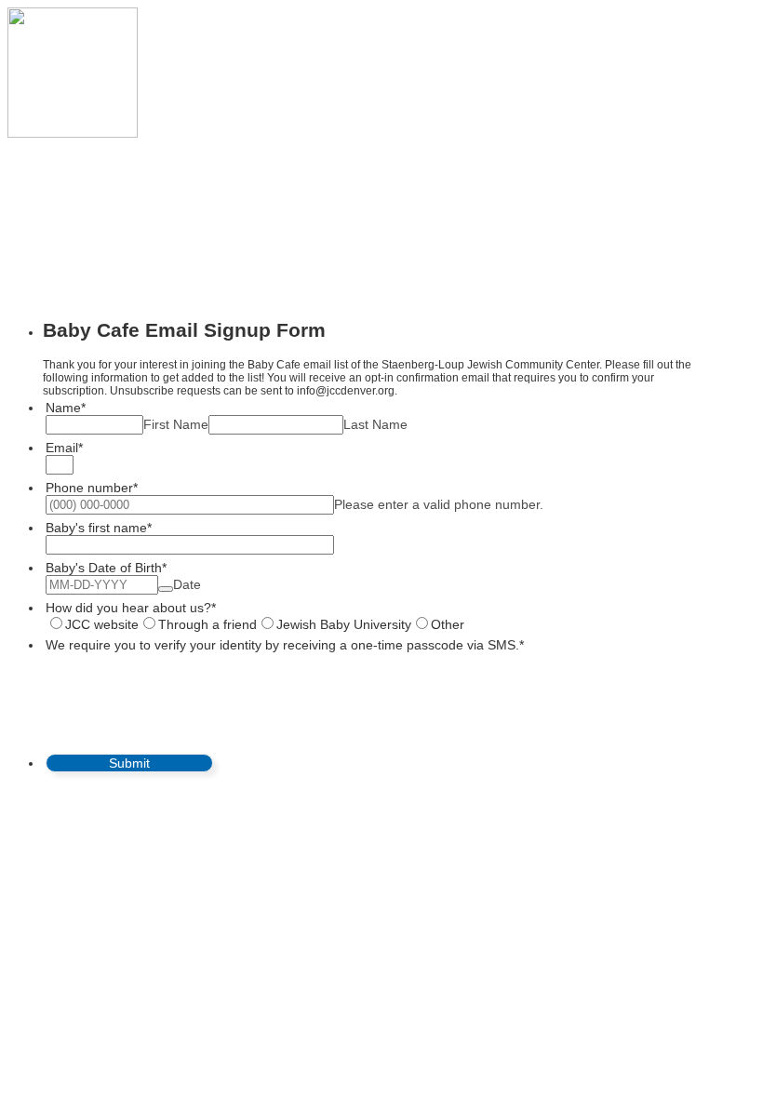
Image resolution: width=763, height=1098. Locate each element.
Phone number (92, 487)
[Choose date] (165, 589)
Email (64, 447)
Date (187, 584)
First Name (175, 424)
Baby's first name (99, 527)
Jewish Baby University (343, 624)
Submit (129, 763)
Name (66, 407)
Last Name (375, 424)
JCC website (102, 624)
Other (447, 624)
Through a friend (207, 624)
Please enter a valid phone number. (438, 504)
